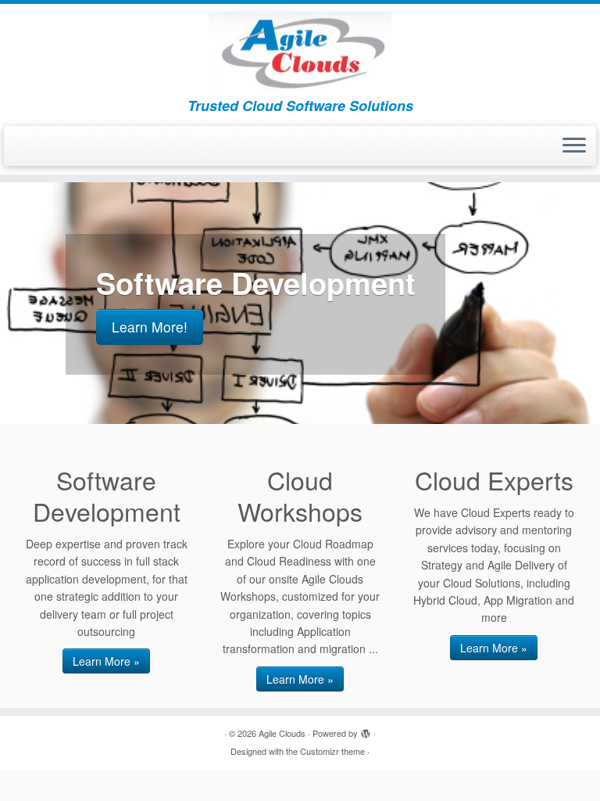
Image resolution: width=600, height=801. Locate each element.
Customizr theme (332, 751)
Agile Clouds (282, 733)
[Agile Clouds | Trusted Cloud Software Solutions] (300, 51)
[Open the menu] (574, 146)
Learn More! (150, 326)
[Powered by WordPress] (365, 729)
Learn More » (106, 661)
